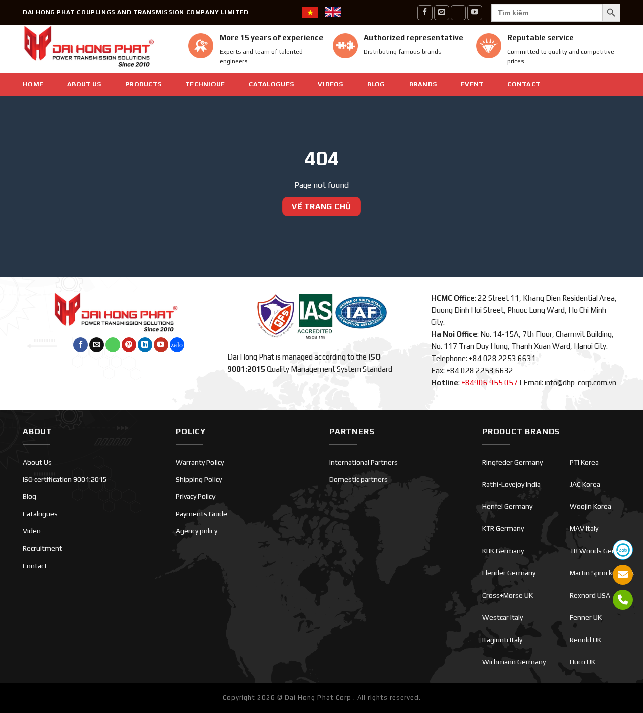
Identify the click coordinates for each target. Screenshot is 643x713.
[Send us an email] (441, 12)
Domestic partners (358, 479)
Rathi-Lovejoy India (511, 484)
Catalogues (271, 84)
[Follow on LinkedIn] (145, 344)
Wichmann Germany (514, 662)
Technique (205, 84)
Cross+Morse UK (507, 595)
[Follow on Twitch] (177, 344)
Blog (376, 84)
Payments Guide (201, 514)
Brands (423, 84)
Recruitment (42, 548)
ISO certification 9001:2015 (65, 479)
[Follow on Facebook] (425, 12)
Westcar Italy (502, 617)
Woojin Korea (590, 506)
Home (33, 84)
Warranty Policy (200, 462)
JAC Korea (585, 484)
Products (143, 84)
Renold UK (585, 640)
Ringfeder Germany (512, 462)
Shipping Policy (199, 479)
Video (32, 531)
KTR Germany (503, 528)
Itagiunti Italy (502, 640)
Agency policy (196, 531)
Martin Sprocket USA (602, 573)
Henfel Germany (507, 506)
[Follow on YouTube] (474, 12)
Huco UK (582, 662)
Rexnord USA (590, 595)
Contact (523, 84)
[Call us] (458, 12)
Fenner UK (586, 617)
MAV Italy (584, 528)
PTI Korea (584, 462)
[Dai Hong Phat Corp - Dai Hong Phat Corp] (98, 49)
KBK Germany (503, 551)
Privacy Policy (195, 496)
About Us (84, 84)
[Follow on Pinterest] (129, 344)
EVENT (472, 84)
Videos (330, 84)
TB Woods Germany (600, 551)
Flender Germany (508, 573)
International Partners (363, 462)
